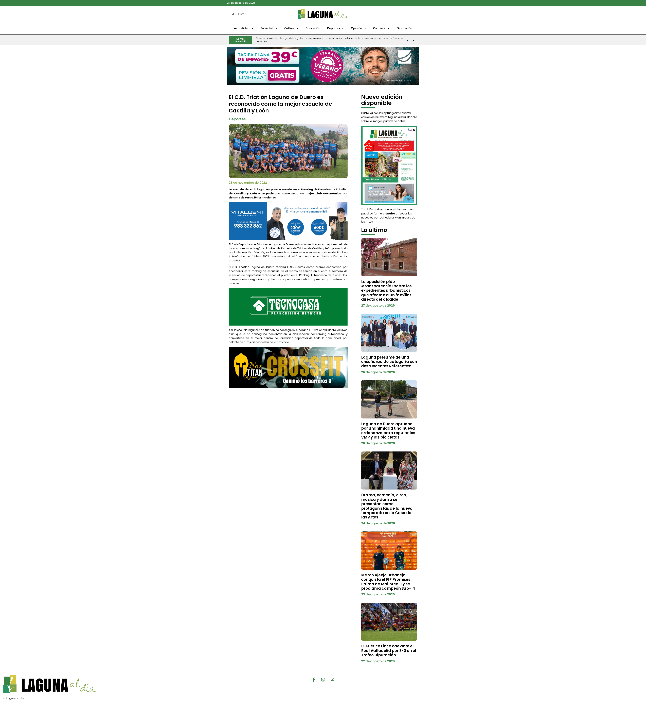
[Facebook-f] (314, 679)
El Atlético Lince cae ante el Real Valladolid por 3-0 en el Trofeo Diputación (388, 651)
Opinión (356, 28)
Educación (313, 28)
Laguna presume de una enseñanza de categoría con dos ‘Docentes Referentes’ (389, 362)
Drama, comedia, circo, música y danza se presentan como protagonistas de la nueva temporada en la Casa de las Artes (387, 506)
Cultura (289, 28)
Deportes (333, 28)
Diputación (404, 28)
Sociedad (266, 28)
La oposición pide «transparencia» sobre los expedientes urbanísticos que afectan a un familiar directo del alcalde (386, 290)
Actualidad (241, 28)
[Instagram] (323, 679)
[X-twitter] (332, 679)
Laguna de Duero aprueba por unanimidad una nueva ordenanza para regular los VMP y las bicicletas (388, 430)
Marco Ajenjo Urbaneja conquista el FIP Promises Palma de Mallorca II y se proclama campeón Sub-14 (388, 582)
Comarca (379, 28)
